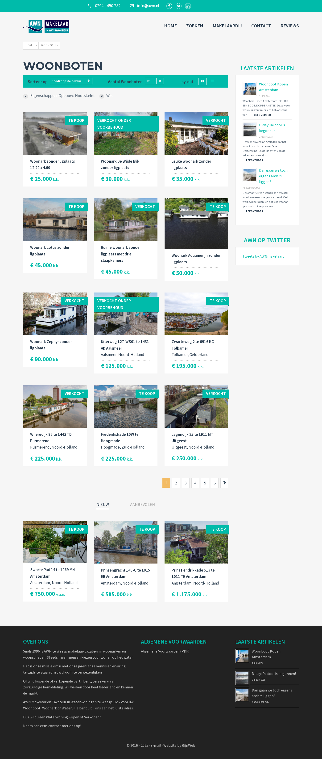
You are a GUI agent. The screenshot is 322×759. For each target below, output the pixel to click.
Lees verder (262, 115)
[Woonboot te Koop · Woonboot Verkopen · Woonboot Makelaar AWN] (46, 26)
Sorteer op (38, 81)
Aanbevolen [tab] (142, 504)
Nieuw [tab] (102, 504)
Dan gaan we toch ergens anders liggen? (273, 176)
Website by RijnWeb (179, 745)
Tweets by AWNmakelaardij (264, 256)
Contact (261, 26)
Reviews (290, 26)
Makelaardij (227, 26)
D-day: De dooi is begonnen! (274, 673)
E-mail (155, 745)
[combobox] (71, 81)
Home (170, 26)
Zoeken (194, 26)
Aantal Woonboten (125, 81)
